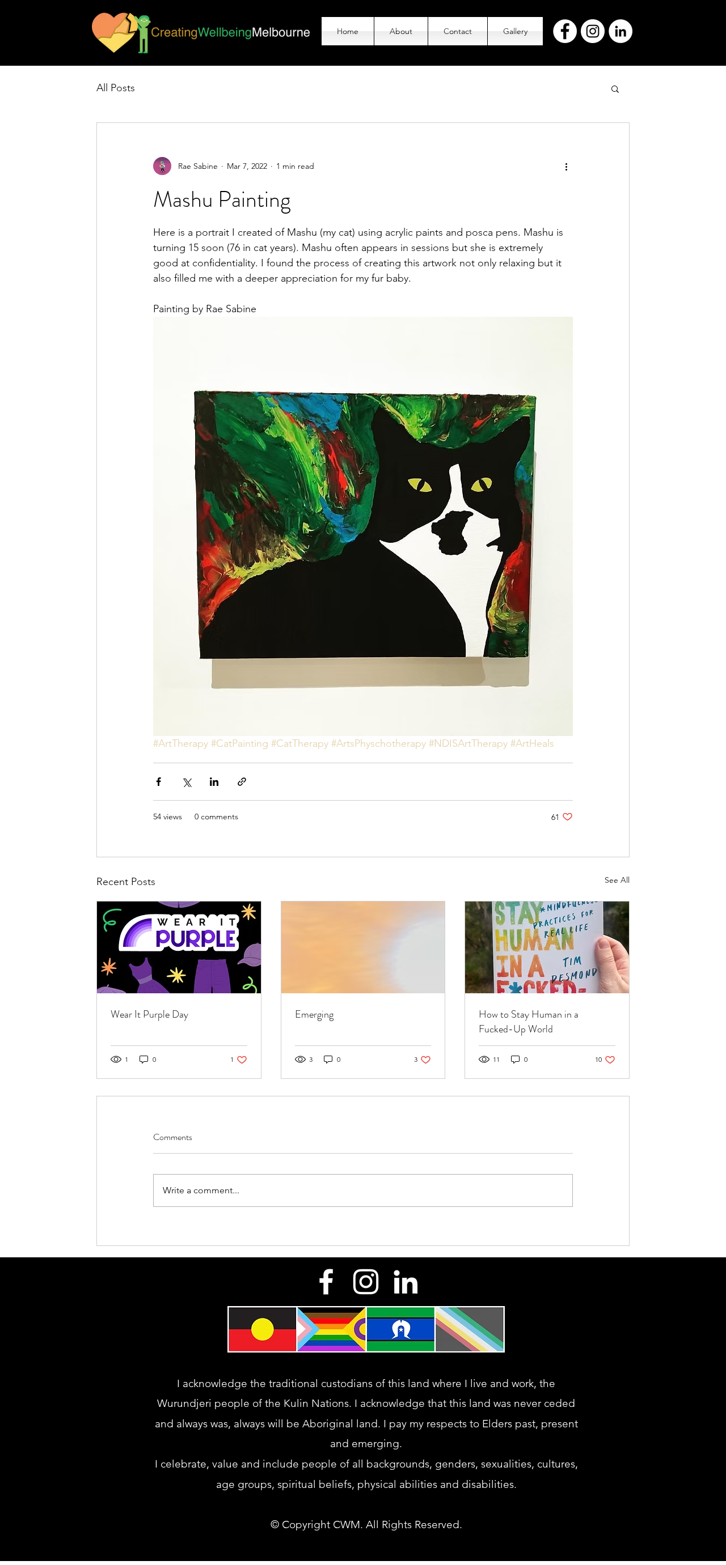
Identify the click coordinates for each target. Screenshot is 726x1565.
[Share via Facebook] (158, 781)
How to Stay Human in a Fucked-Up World (529, 1021)
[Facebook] (565, 31)
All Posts (115, 88)
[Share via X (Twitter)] (186, 781)
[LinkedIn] (620, 31)
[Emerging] (363, 947)
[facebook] (326, 1282)
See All (617, 880)
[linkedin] (406, 1282)
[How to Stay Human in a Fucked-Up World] (547, 947)
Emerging (314, 1014)
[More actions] (566, 166)
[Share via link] (242, 781)
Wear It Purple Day (149, 1014)
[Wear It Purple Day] (179, 947)
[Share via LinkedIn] (214, 781)
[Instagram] (593, 31)
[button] (615, 88)
